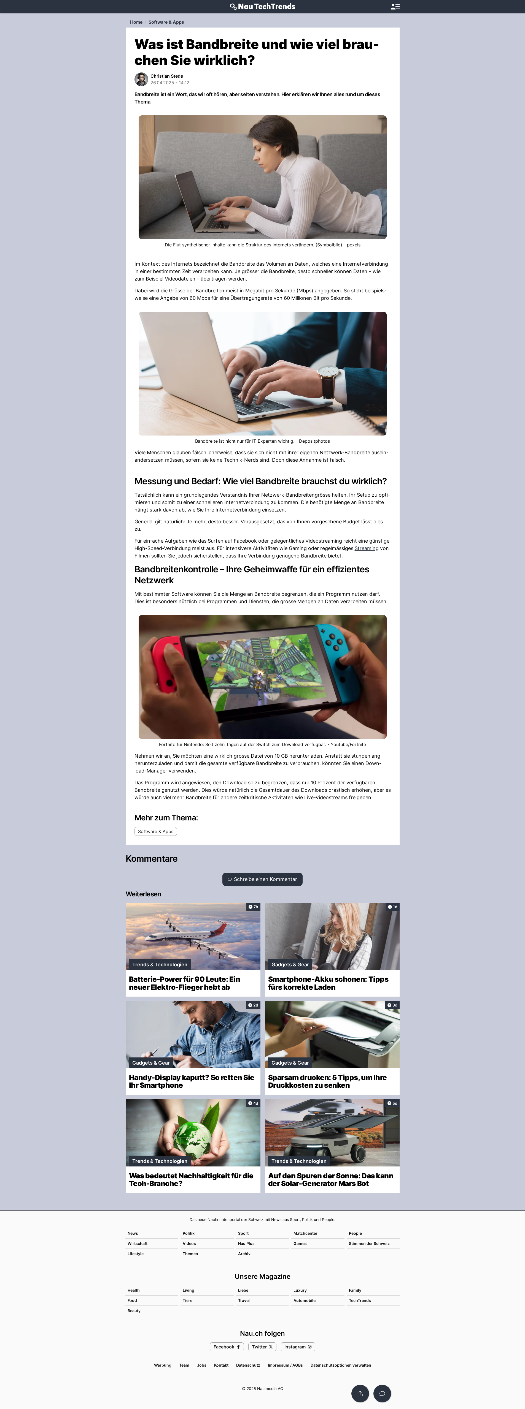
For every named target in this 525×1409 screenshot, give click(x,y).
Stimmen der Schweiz (369, 1243)
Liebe (243, 1290)
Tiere (187, 1300)
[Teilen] (360, 1393)
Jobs (201, 1365)
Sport (243, 1233)
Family (355, 1290)
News (133, 1233)
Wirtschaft (137, 1243)
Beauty (134, 1310)
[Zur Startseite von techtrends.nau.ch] (262, 6)
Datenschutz (248, 1365)
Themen (190, 1253)
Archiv (244, 1253)
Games (300, 1243)
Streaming (367, 548)
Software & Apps (166, 22)
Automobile (305, 1300)
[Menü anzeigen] (395, 7)
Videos (189, 1243)
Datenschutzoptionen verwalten (341, 1365)
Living (188, 1290)
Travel (244, 1300)
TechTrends (360, 1300)
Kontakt (221, 1365)
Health (134, 1290)
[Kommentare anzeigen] (382, 1393)
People (355, 1233)
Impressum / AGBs (285, 1365)
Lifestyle (136, 1253)
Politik (189, 1233)
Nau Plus (246, 1243)
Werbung (162, 1365)
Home (136, 22)
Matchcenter (305, 1233)
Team (184, 1365)
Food (132, 1300)
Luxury (300, 1290)
